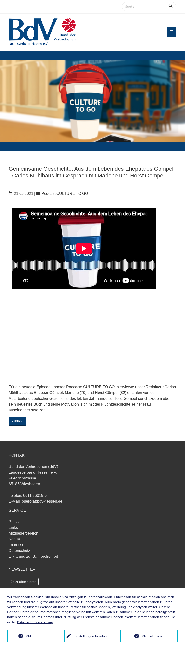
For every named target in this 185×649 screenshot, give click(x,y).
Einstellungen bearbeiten (93, 636)
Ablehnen (33, 636)
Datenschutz (19, 551)
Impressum (18, 545)
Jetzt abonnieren (23, 581)
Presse (15, 522)
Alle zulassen (152, 636)
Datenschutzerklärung (35, 622)
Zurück (17, 421)
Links (13, 527)
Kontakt (15, 539)
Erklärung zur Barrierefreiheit (33, 556)
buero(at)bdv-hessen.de (42, 501)
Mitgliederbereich (23, 533)
